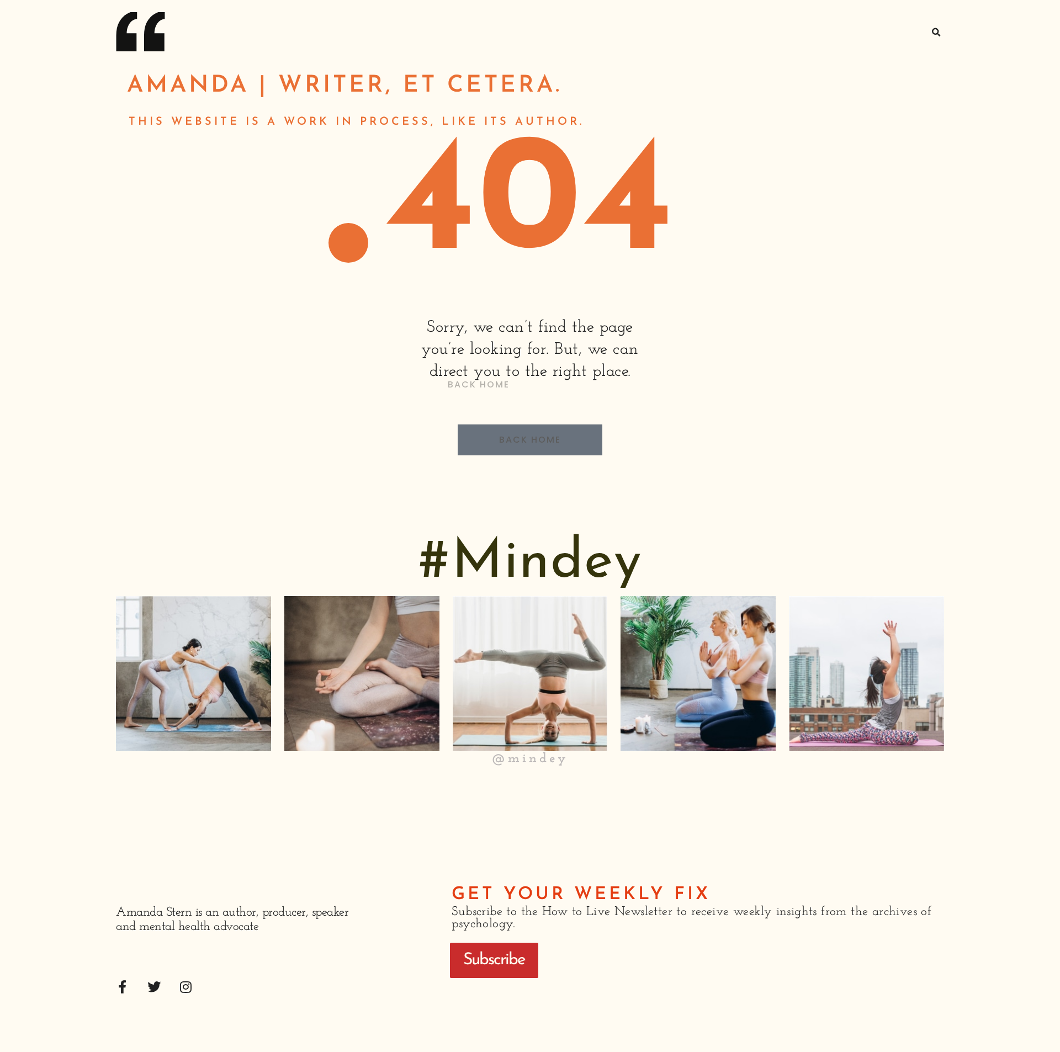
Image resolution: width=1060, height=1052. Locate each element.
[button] (936, 32)
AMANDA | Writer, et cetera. (344, 86)
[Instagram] (186, 986)
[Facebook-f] (122, 986)
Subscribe (494, 960)
